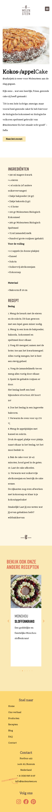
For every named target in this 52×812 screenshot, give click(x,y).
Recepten (13, 724)
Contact (12, 743)
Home (11, 706)
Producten (13, 718)
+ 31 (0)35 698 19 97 (26, 776)
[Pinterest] (33, 801)
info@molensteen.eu (26, 781)
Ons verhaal (14, 712)
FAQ (10, 737)
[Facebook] (26, 801)
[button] (47, 9)
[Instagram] (18, 801)
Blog (10, 730)
